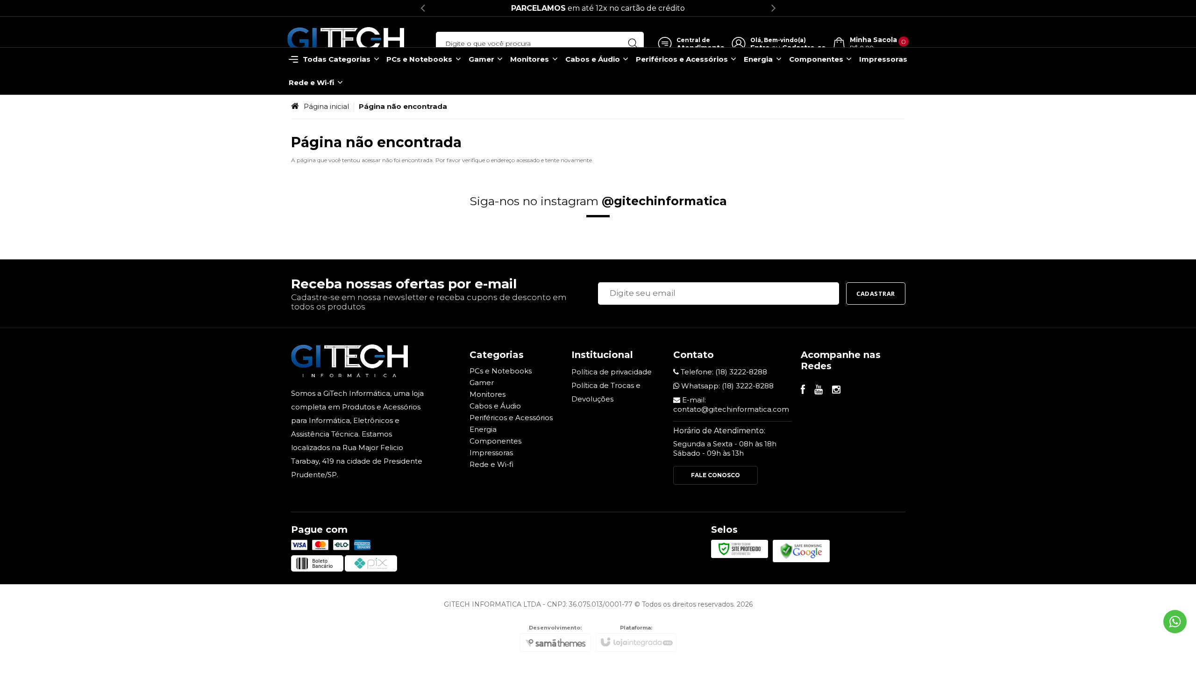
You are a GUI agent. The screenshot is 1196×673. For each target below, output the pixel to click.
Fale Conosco (715, 475)
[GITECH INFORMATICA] (345, 43)
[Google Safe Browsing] (801, 550)
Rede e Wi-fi (491, 464)
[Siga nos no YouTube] (818, 390)
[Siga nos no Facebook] (803, 390)
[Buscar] (633, 43)
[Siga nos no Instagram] (836, 390)
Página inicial (326, 106)
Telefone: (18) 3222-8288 (723, 371)
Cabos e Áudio (495, 405)
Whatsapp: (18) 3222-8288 (726, 385)
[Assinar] (875, 293)
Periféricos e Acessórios (511, 417)
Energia (483, 429)
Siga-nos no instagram (598, 201)
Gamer (482, 382)
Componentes (495, 441)
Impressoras (491, 452)
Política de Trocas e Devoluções (606, 392)
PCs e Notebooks (501, 370)
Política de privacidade (611, 371)
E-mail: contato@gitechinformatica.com (731, 404)
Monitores (487, 394)
